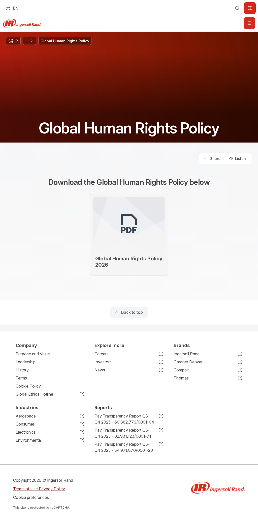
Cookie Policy (28, 386)
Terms (21, 377)
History (22, 369)
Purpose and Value (33, 353)
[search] (237, 8)
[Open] (249, 23)
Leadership (26, 361)
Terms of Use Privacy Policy (39, 488)
